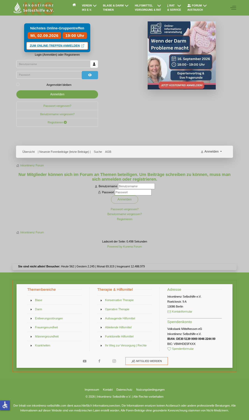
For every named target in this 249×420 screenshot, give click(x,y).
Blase (38, 300)
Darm (38, 309)
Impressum (92, 389)
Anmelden (57, 94)
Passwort (108, 192)
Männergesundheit (47, 336)
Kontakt (108, 389)
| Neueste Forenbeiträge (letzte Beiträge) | (64, 151)
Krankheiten (42, 345)
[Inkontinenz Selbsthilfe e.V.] (33, 8)
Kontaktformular (181, 311)
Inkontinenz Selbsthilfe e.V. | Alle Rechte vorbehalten (130, 396)
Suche (98, 151)
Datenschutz (124, 389)
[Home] (74, 5)
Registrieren (56, 122)
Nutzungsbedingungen (150, 389)
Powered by (114, 246)
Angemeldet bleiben (58, 84)
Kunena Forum (132, 246)
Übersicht (28, 151)
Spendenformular (182, 348)
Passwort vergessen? (57, 105)
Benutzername (108, 186)
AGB (108, 151)
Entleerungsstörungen (49, 318)
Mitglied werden (149, 361)
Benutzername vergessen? (57, 114)
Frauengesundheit (46, 327)
